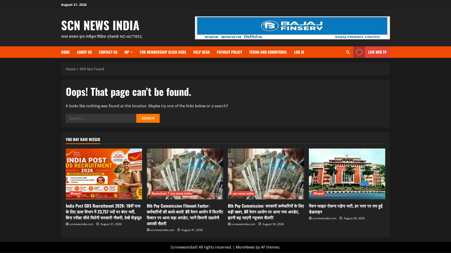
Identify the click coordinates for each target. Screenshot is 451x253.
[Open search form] (348, 52)
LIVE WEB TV (377, 52)
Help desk (201, 52)
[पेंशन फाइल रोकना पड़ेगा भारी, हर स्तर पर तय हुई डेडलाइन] (347, 174)
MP (126, 52)
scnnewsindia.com (81, 224)
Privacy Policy (229, 52)
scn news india (100, 24)
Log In (299, 52)
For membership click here (163, 52)
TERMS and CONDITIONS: (268, 52)
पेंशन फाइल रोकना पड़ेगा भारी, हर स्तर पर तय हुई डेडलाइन (345, 209)
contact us (108, 52)
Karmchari (159, 193)
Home (65, 52)
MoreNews (245, 247)
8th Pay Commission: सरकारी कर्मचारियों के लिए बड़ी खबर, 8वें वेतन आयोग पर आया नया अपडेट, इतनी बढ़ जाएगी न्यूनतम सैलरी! (266, 211)
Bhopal (76, 193)
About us (84, 52)
